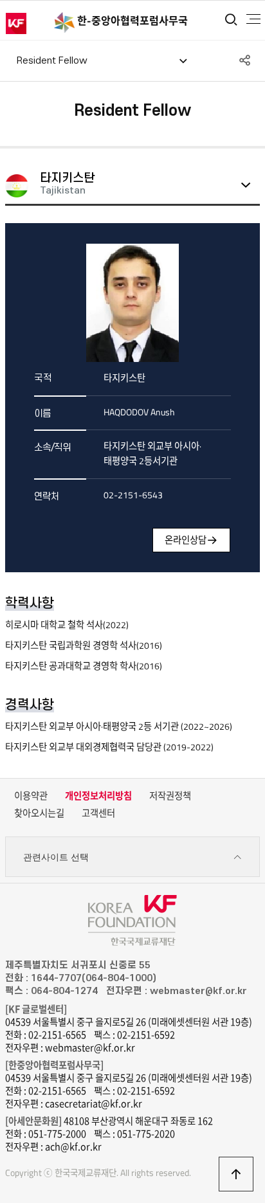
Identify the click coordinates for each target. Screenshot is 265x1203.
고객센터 (98, 813)
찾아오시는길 (39, 813)
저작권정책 (170, 796)
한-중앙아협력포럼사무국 (132, 20)
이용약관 (31, 796)
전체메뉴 (253, 19)
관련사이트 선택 (56, 857)
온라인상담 (185, 540)
